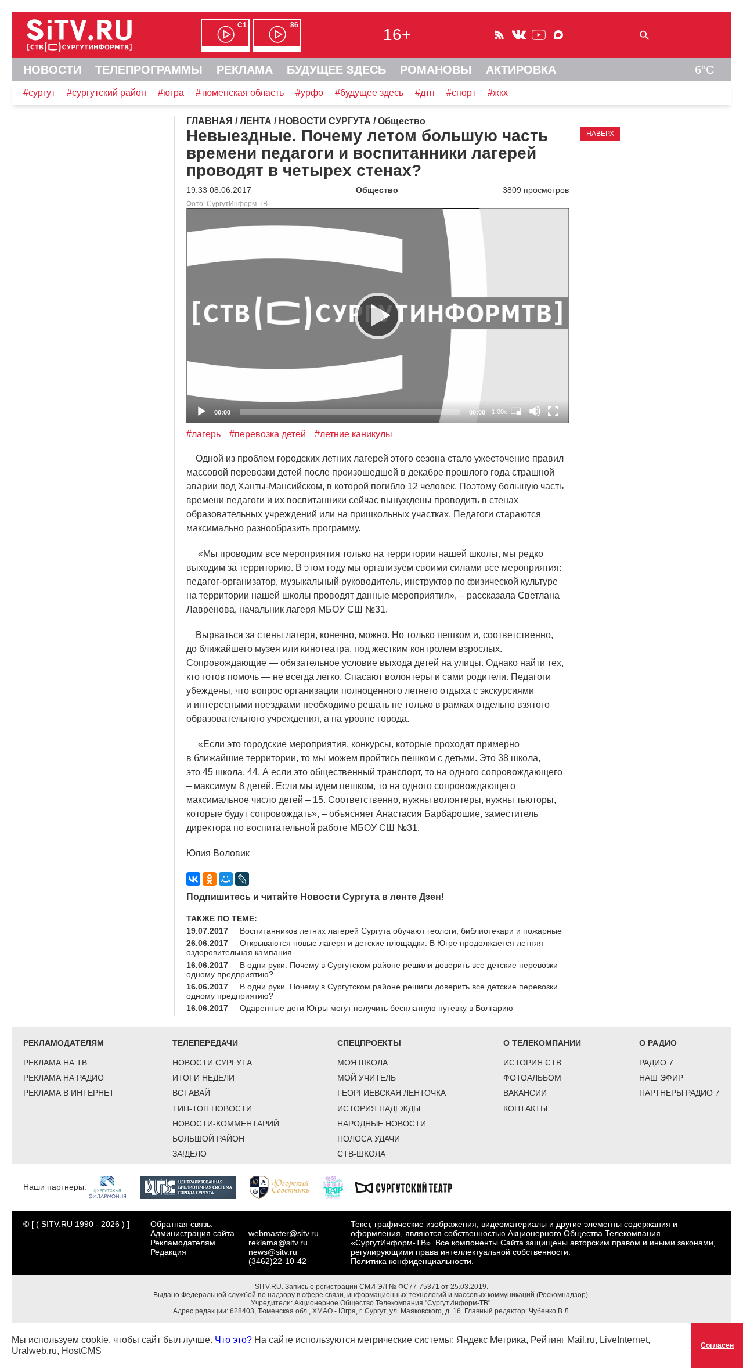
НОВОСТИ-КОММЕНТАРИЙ (225, 1123)
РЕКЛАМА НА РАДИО (63, 1077)
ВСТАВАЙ (191, 1092)
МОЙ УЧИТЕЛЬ (366, 1077)
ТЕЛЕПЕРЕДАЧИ (205, 1042)
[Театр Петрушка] (339, 1186)
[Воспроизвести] (378, 316)
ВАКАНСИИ (525, 1092)
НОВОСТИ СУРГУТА (212, 1062)
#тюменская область (240, 93)
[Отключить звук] (534, 411)
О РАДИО (658, 1042)
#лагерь (203, 434)
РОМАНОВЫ (436, 69)
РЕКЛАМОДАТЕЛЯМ (63, 1042)
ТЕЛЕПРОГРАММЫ (149, 69)
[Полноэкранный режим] (553, 411)
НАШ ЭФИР (661, 1077)
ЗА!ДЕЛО (189, 1153)
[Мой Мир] (226, 879)
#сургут (39, 93)
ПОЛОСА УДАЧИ (368, 1138)
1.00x (499, 411)
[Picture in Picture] (516, 411)
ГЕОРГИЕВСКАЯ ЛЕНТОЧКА (391, 1092)
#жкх (498, 93)
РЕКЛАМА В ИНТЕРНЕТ (68, 1092)
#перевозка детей (267, 434)
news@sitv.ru (272, 1252)
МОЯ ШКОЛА (362, 1062)
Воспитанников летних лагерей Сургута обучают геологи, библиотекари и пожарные (401, 930)
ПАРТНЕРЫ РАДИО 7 (679, 1092)
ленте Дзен (415, 897)
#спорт (461, 93)
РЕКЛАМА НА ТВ (55, 1062)
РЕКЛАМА (245, 69)
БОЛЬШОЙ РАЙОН (208, 1138)
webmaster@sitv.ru (283, 1233)
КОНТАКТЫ (525, 1108)
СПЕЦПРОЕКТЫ (369, 1042)
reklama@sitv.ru (278, 1242)
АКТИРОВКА (521, 69)
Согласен (717, 1345)
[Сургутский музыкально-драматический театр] (409, 1186)
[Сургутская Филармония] (113, 1186)
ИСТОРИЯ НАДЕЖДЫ (378, 1108)
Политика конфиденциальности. (412, 1261)
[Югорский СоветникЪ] (285, 1186)
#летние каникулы (353, 434)
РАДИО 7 (656, 1062)
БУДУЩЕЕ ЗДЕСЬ (336, 69)
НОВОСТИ (52, 69)
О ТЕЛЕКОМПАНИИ (542, 1042)
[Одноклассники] (210, 879)
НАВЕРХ (600, 133)
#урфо (309, 93)
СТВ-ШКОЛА (361, 1153)
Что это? (233, 1340)
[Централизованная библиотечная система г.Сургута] (193, 1186)
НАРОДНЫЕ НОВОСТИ (381, 1123)
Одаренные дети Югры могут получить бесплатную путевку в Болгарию (376, 1008)
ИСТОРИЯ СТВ (532, 1062)
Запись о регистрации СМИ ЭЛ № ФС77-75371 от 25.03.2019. (386, 1287)
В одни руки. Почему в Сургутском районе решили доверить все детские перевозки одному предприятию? (372, 969)
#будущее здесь (369, 93)
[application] (377, 316)
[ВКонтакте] (193, 879)
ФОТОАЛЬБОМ (532, 1077)
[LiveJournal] (242, 879)
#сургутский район (106, 93)
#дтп (425, 93)
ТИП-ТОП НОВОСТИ (212, 1108)
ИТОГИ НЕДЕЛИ (203, 1077)
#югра (171, 93)
